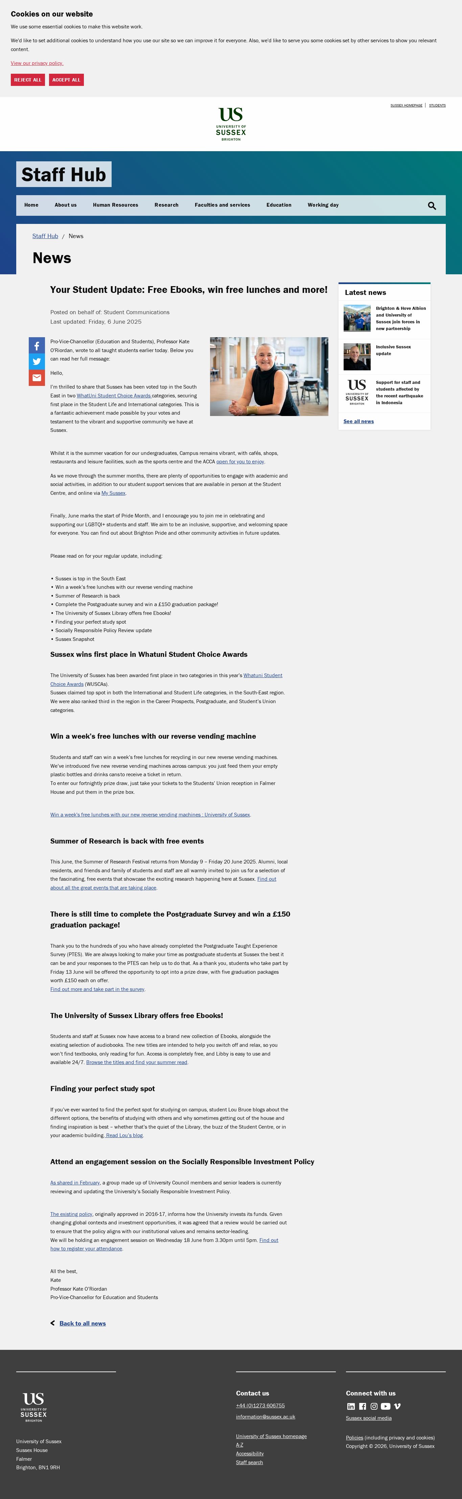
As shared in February (75, 1182)
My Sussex (113, 492)
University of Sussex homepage (271, 1436)
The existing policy (71, 1213)
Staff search (249, 1462)
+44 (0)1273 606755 (260, 1405)
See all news (359, 421)
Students (437, 105)
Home (31, 204)
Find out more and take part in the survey (97, 989)
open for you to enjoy (240, 461)
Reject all (28, 79)
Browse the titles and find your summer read (136, 1062)
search (432, 206)
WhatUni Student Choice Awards (114, 395)
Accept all (66, 79)
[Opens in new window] (37, 345)
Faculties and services (222, 204)
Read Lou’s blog (124, 1135)
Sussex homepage (406, 105)
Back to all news (83, 1323)
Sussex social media (369, 1417)
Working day (323, 204)
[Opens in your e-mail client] (37, 378)
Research (167, 204)
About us (66, 204)
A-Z (239, 1444)
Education (279, 204)
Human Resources (115, 204)
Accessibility (250, 1453)
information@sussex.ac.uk (265, 1416)
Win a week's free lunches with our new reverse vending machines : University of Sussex (150, 814)
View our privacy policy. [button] (37, 63)
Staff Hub (64, 174)
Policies (354, 1437)
